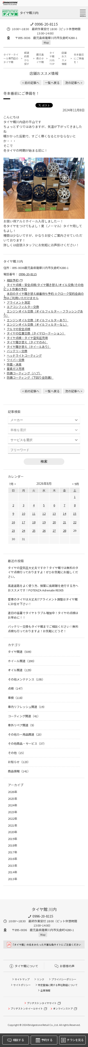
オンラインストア (63, 1008)
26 (44, 530)
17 (23, 522)
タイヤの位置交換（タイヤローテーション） (36, 333)
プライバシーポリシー (63, 979)
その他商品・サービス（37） (27, 743)
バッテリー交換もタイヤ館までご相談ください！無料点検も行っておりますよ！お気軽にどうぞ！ (43, 628)
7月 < (12, 484)
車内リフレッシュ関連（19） (27, 707)
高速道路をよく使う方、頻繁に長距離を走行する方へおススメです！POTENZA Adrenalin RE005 (43, 587)
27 (54, 530)
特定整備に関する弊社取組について (58, 985)
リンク (40, 979)
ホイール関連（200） (22, 661)
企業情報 (45, 990)
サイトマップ (22, 979)
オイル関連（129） (20, 670)
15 (74, 513)
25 (33, 530)
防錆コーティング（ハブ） (24, 373)
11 (33, 513)
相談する (18, 1040)
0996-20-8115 (46, 24)
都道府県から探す (26, 58)
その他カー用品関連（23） (25, 734)
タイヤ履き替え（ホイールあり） (29, 346)
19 (44, 522)
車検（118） (16, 698)
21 (64, 522)
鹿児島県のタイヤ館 (40, 58)
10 (23, 513)
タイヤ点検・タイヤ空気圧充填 (27, 338)
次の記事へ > (73, 83)
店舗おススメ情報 (64, 58)
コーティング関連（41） (24, 716)
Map (46, 42)
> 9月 (75, 484)
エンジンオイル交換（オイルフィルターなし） (37, 324)
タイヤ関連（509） (20, 651)
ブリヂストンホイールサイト (27, 1008)
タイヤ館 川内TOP (51, 58)
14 (64, 513)
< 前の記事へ (30, 83)
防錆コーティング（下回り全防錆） (30, 377)
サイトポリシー (22, 985)
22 (74, 522)
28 (64, 530)
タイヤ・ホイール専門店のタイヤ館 (10, 58)
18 (33, 522)
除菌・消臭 (14, 364)
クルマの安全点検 (18, 329)
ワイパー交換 (15, 360)
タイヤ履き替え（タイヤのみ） (27, 342)
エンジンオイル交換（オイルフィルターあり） (37, 320)
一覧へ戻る (52, 83)
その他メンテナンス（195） (26, 679)
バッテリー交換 (17, 351)
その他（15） (17, 753)
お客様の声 (67, 966)
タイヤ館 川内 (29, 12)
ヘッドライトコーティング (24, 355)
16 (13, 522)
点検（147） (16, 688)
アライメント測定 (18, 302)
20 (54, 522)
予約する (46, 1040)
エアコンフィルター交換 (23, 307)
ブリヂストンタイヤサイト (42, 1003)
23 (13, 530)
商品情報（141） (19, 771)
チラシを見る (75, 1040)
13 (54, 513)
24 (23, 530)
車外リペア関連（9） (22, 725)
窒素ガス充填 (15, 368)
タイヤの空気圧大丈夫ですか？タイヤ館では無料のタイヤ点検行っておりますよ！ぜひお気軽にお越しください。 (43, 572)
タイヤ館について (26, 966)
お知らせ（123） (19, 762)
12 (44, 513)
